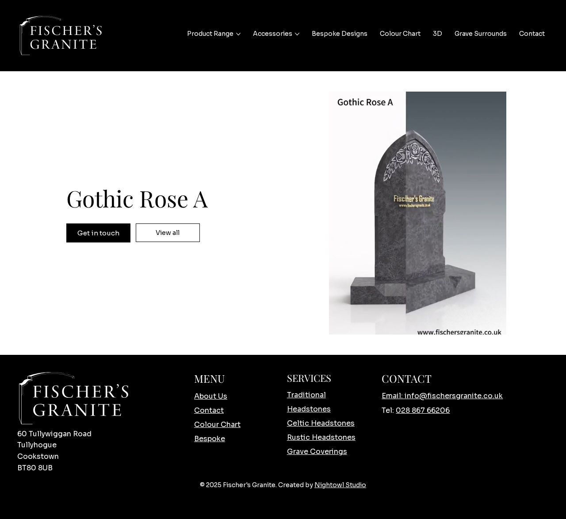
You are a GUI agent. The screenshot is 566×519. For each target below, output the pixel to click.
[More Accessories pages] (297, 34)
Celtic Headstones (321, 423)
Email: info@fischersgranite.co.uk (442, 395)
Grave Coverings (317, 451)
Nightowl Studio (340, 485)
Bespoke (209, 438)
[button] (490, 324)
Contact (209, 410)
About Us (210, 396)
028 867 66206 (423, 410)
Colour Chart (217, 424)
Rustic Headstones (321, 437)
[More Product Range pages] (238, 34)
